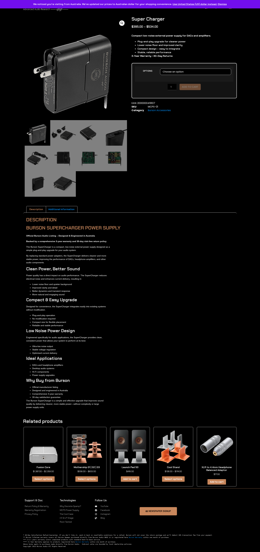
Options (147, 71)
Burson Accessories (159, 110)
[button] (122, 23)
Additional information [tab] (61, 209)
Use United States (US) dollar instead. (195, 4)
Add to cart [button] (130, 479)
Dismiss (222, 4)
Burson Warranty (135, 537)
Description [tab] (36, 209)
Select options (43, 479)
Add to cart (190, 87)
